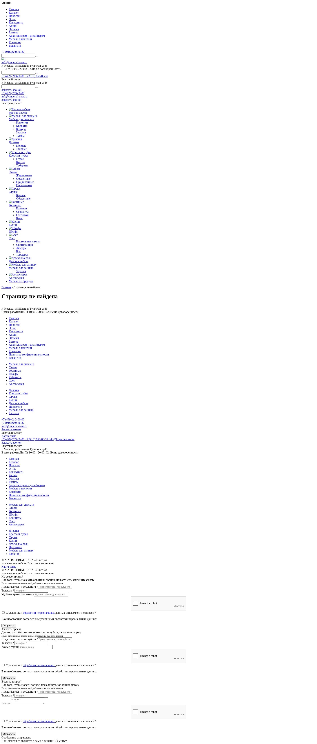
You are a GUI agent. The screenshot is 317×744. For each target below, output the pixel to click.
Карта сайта (8, 436)
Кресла (20, 162)
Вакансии (15, 45)
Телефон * (7, 590)
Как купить (16, 22)
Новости (14, 15)
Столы (13, 367)
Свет (12, 380)
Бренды (13, 32)
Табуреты (22, 165)
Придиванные (25, 182)
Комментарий (10, 646)
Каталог (14, 12)
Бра (18, 251)
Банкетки (22, 122)
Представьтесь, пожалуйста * (19, 586)
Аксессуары (16, 383)
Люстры (21, 248)
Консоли (21, 208)
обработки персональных (39, 612)
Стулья (13, 396)
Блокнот (14, 413)
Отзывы (14, 29)
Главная (14, 9)
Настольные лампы (28, 241)
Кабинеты (15, 377)
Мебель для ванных (21, 409)
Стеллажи (22, 215)
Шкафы (13, 373)
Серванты (22, 211)
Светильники (24, 244)
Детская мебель (18, 403)
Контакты (15, 42)
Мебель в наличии (20, 39)
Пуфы (20, 158)
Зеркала (21, 132)
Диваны (14, 390)
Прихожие (15, 406)
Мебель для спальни (21, 364)
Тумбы (20, 135)
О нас (12, 19)
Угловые (21, 148)
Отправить (9, 625)
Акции (13, 25)
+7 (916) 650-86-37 (12, 51)
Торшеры (22, 254)
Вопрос (6, 703)
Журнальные (24, 175)
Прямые (21, 145)
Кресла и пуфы (18, 393)
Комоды (21, 129)
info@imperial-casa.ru (14, 62)
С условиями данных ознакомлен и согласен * (50, 612)
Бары (19, 218)
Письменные (24, 185)
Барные (20, 195)
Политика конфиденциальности (29, 354)
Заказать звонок (11, 429)
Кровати (21, 125)
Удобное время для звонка (17, 594)
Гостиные (15, 370)
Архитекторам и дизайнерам (27, 35)
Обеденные (23, 178)
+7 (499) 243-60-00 (12, 93)
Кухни (13, 400)
